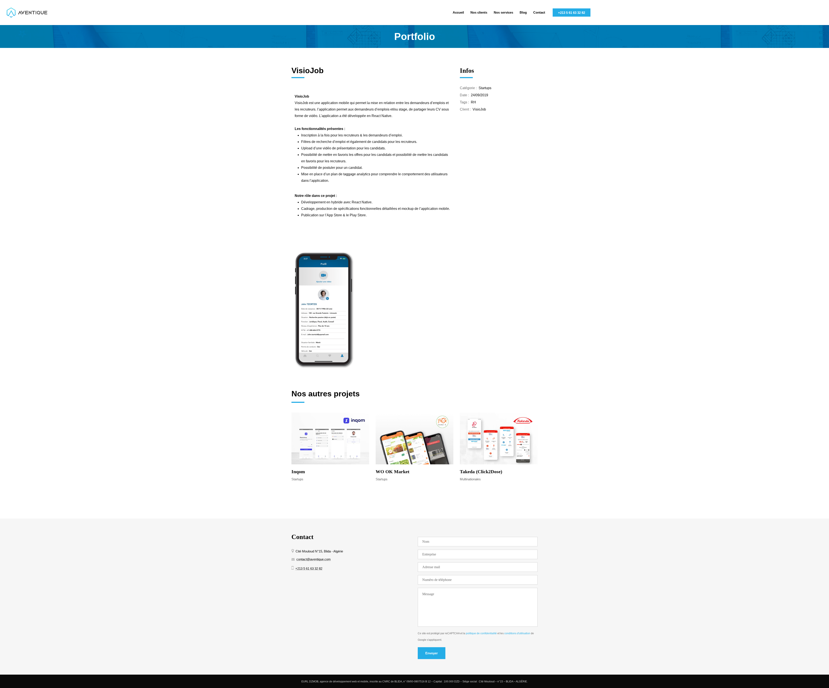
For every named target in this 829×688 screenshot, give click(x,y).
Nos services (503, 12)
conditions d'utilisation (517, 633)
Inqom (298, 472)
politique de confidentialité (481, 633)
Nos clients (478, 12)
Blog (523, 12)
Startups (485, 88)
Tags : (464, 102)
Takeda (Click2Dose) (481, 472)
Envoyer (431, 653)
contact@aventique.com (313, 559)
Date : (464, 95)
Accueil (458, 12)
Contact (539, 12)
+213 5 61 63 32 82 (571, 12)
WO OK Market (392, 472)
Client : (465, 109)
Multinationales (470, 479)
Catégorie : (468, 88)
